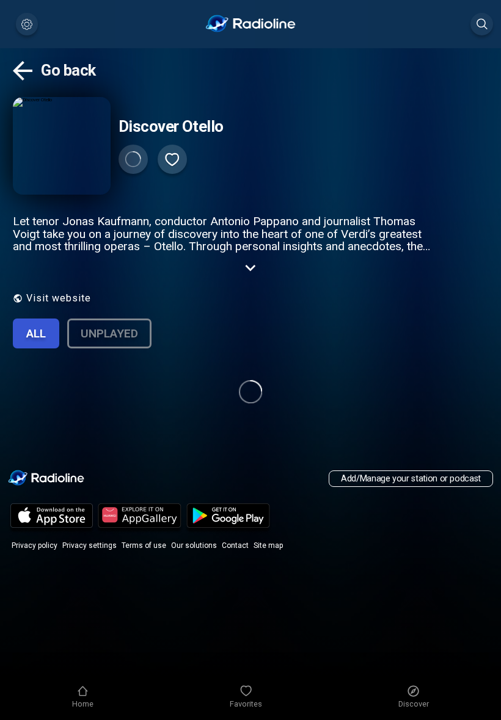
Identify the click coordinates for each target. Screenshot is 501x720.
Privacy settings (89, 545)
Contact (235, 545)
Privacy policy (34, 545)
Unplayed (109, 333)
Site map (268, 545)
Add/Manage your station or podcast (411, 478)
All (36, 333)
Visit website (58, 298)
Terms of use (144, 545)
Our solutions (194, 545)
